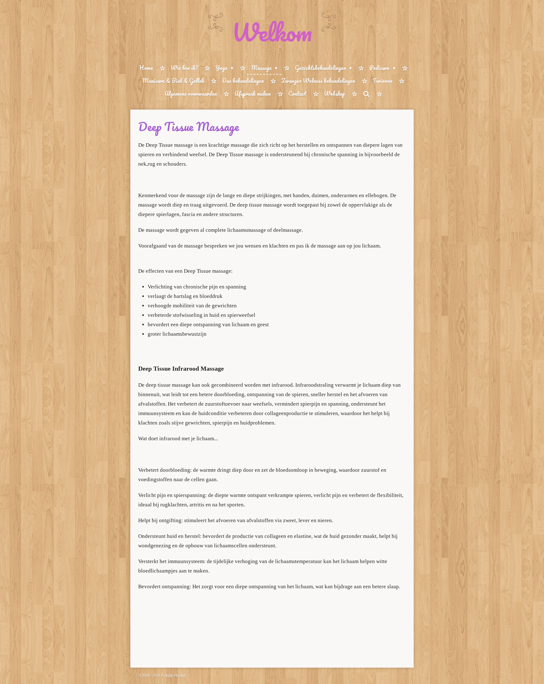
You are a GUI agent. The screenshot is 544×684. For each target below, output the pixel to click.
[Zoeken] (366, 94)
